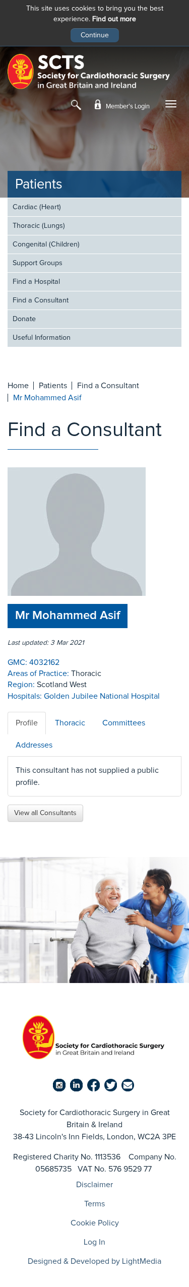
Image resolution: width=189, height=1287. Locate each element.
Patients (38, 185)
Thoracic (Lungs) (39, 225)
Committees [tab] (123, 723)
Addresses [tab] (34, 745)
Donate (24, 319)
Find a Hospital (36, 281)
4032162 (44, 662)
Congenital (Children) (46, 244)
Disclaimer (94, 1185)
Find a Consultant (41, 300)
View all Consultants (45, 813)
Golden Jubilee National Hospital (102, 696)
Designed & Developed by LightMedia (94, 1261)
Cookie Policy (95, 1223)
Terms (94, 1204)
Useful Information (42, 337)
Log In (94, 1242)
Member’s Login (127, 106)
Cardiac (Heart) (37, 207)
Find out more (114, 19)
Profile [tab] (27, 723)
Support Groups (37, 263)
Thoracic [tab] (70, 723)
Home (18, 386)
